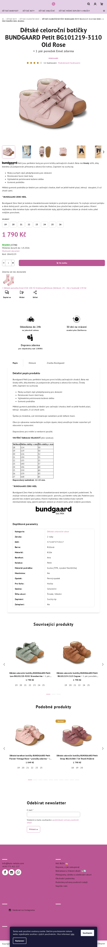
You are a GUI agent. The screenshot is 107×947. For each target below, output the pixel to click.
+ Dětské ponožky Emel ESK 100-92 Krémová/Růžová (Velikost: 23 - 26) (44, 288)
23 (37, 224)
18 (72, 767)
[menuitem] (10, 11)
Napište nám (61, 886)
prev (4, 664)
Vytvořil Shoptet (98, 943)
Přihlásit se (33, 829)
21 (21, 224)
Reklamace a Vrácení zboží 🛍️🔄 (71, 871)
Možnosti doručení (11, 251)
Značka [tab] (55, 363)
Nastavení (19, 940)
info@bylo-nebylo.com (13, 863)
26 (60, 224)
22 (29, 224)
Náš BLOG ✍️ (62, 863)
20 (13, 224)
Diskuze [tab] (32, 363)
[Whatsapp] (18, 872)
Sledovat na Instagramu (23, 910)
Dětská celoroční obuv (58, 531)
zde (72, 934)
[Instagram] (12, 872)
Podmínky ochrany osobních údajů (72, 882)
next (103, 664)
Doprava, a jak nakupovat (67, 867)
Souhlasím (87, 933)
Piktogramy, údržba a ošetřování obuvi (74, 874)
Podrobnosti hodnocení (69, 63)
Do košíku (63, 263)
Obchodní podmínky (65, 878)
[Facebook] (5, 872)
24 (44, 224)
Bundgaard (53, 58)
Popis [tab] (15, 363)
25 (52, 224)
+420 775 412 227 (11, 866)
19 (5, 224)
